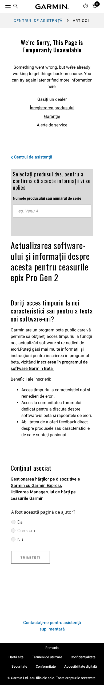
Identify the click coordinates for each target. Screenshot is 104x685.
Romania (52, 648)
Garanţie (52, 116)
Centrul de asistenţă (38, 20)
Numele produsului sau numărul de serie (47, 198)
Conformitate (46, 666)
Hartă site (16, 657)
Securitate (19, 666)
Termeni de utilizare (47, 657)
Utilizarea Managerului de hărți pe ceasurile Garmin (43, 495)
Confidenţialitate (83, 657)
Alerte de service (52, 124)
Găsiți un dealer (52, 99)
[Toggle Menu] (3, 5)
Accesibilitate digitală (80, 666)
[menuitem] (16, 7)
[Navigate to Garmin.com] (52, 6)
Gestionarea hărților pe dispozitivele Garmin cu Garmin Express (45, 482)
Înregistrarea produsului (52, 107)
